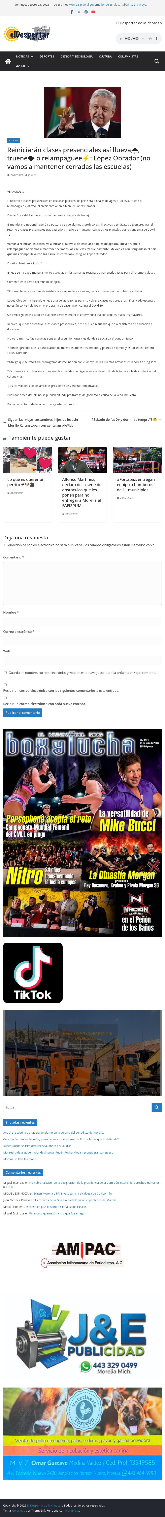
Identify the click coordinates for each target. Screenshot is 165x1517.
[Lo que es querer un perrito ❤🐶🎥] (27, 450)
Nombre (11, 612)
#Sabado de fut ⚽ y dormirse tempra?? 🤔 (124, 419)
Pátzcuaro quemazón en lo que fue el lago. (57, 1213)
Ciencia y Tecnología (77, 56)
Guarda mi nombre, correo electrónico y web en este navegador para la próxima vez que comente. (82, 672)
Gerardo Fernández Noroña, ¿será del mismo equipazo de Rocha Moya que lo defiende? (61, 1139)
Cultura (105, 56)
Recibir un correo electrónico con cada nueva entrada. (44, 704)
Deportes (47, 56)
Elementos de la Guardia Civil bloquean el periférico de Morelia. (76, 1200)
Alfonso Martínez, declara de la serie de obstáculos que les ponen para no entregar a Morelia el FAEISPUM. (81, 492)
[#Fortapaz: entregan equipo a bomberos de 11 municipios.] (137, 450)
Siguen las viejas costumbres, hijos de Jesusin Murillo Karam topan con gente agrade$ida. (43, 422)
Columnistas (128, 56)
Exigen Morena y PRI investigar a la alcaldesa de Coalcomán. (72, 1193)
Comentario (13, 557)
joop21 (32, 175)
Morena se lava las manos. (20, 1159)
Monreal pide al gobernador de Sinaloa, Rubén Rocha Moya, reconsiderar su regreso (58, 1152)
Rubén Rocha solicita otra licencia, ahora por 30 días (37, 1146)
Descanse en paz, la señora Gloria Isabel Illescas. (55, 1207)
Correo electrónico (18, 631)
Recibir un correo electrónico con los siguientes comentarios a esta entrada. (61, 690)
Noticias (22, 56)
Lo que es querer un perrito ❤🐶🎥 (25, 482)
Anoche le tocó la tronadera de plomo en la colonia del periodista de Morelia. (53, 1132)
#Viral (21, 66)
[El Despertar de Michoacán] (8, 61)
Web (6, 651)
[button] (31, 56)
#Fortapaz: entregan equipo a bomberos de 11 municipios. (136, 485)
